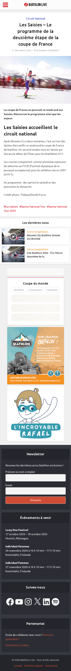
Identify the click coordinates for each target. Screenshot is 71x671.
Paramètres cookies (17, 645)
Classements (35, 289)
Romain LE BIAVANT (49, 50)
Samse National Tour (33, 206)
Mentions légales (33, 665)
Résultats (19, 289)
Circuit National (35, 18)
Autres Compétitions (37, 231)
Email (8, 485)
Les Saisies (11, 206)
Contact (18, 665)
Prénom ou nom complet (20, 471)
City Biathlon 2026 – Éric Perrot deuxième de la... (44, 254)
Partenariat (51, 665)
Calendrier (52, 289)
